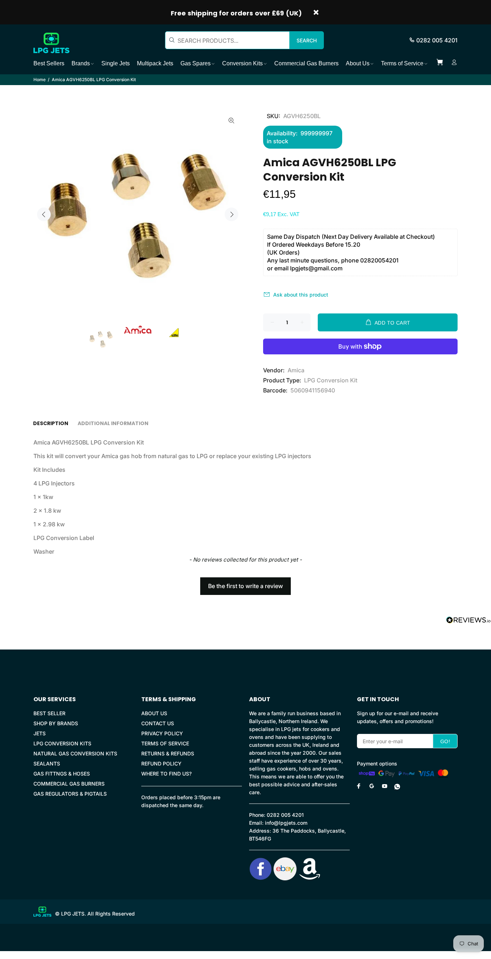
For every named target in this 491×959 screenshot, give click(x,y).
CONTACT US (157, 723)
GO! (445, 741)
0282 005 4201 (437, 40)
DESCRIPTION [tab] (50, 423)
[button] (245, 582)
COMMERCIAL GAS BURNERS (69, 784)
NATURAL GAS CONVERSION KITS (75, 753)
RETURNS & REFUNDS (167, 753)
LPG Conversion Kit (330, 380)
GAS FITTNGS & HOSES (61, 774)
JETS (39, 733)
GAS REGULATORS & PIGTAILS (70, 794)
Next (231, 214)
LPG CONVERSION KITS (62, 743)
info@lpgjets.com (286, 823)
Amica (296, 370)
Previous (44, 214)
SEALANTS (46, 763)
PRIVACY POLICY (162, 733)
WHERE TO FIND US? (166, 774)
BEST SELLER (49, 713)
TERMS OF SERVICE (165, 743)
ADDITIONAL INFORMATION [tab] (113, 423)
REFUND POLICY (161, 763)
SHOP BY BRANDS (55, 723)
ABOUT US (154, 713)
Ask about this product (300, 295)
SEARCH (307, 40)
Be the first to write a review (245, 586)
